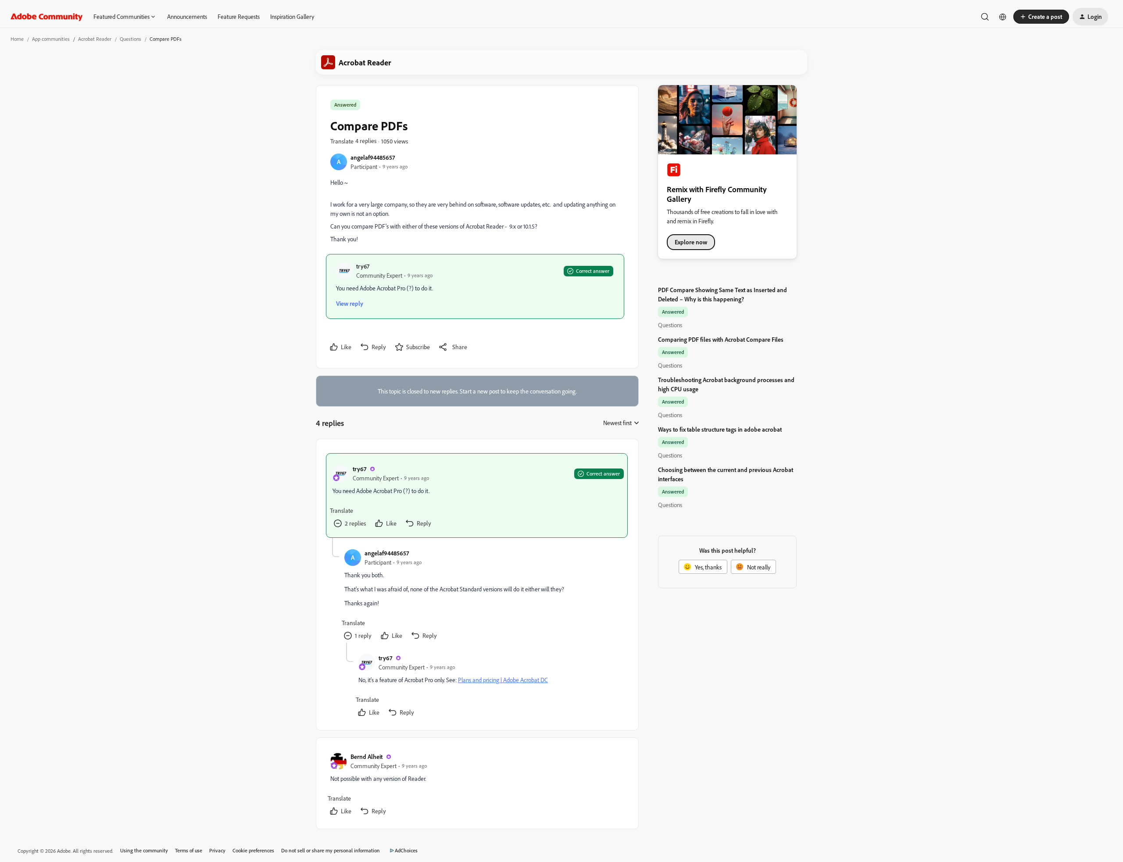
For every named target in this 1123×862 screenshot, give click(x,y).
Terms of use (188, 850)
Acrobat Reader (94, 39)
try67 (362, 266)
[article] (477, 495)
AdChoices (406, 850)
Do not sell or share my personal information (330, 850)
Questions (130, 39)
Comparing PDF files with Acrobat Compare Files (720, 339)
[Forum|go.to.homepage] (47, 17)
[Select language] (1003, 17)
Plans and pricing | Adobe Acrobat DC (503, 679)
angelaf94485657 (372, 157)
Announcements (187, 16)
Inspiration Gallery (292, 16)
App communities (51, 39)
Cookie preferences (253, 850)
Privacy (217, 850)
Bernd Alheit (366, 756)
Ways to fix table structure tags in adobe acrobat (720, 429)
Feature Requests (239, 16)
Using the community (144, 850)
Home (17, 39)
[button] (1041, 17)
